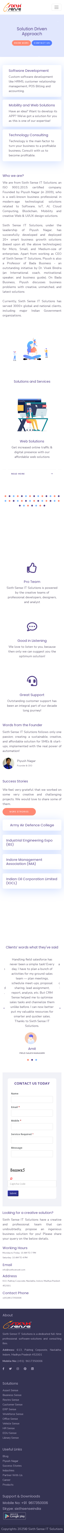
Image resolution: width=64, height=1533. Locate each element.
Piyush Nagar (26, 761)
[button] (5, 496)
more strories (19, 811)
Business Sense (12, 1395)
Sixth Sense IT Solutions (45, 1529)
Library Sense (11, 1438)
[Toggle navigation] (56, 7)
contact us (42, 43)
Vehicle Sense (11, 1423)
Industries (8, 1470)
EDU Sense (10, 1433)
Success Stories (12, 1466)
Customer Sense (13, 1404)
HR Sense (9, 1428)
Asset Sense (10, 1390)
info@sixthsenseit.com (14, 1269)
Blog (5, 1456)
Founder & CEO (24, 765)
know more (21, 43)
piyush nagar (10, 1461)
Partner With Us (13, 1475)
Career (6, 1480)
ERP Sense (9, 1409)
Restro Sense (11, 1400)
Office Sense (10, 1419)
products (8, 1485)
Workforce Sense (13, 1414)
